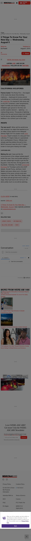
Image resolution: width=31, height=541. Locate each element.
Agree (15, 526)
